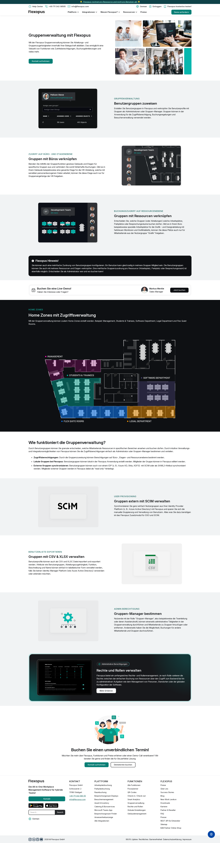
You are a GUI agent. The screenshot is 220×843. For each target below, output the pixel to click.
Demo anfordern (181, 12)
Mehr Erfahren (106, 691)
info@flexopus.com (77, 799)
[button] (141, 6)
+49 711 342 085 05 (77, 796)
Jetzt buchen (179, 290)
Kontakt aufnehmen (41, 61)
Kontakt (46, 799)
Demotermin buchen (123, 765)
